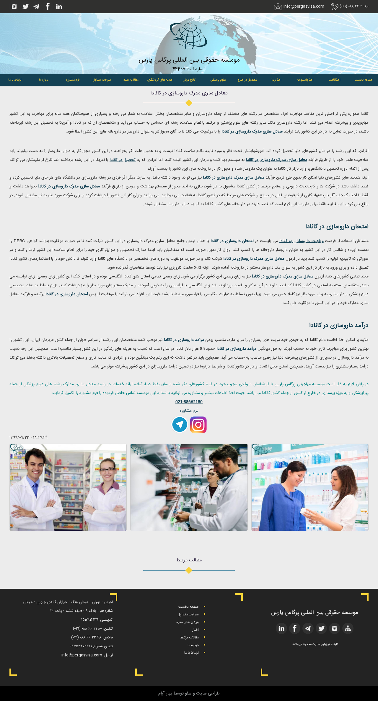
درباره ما (43, 79)
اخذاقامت (334, 79)
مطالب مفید (131, 79)
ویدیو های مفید (187, 622)
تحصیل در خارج (247, 79)
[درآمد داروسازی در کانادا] (68, 529)
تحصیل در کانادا (123, 160)
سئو (188, 693)
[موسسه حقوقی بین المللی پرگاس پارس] (189, 54)
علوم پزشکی (218, 79)
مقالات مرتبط (189, 637)
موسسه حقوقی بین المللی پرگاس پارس (189, 60)
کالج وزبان (189, 79)
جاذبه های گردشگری (160, 79)
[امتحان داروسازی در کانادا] (189, 529)
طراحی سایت (208, 693)
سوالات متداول (102, 79)
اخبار (195, 630)
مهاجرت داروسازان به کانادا (301, 241)
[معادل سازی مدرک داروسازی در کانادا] (310, 529)
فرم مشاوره (72, 79)
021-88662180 (189, 402)
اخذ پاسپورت (305, 79)
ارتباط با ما (14, 79)
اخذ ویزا (276, 79)
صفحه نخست (363, 79)
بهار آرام (165, 693)
